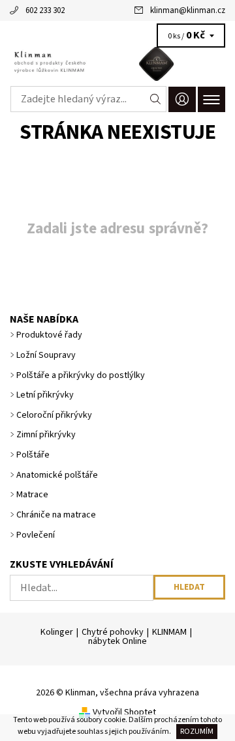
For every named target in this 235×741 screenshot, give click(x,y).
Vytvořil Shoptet (124, 712)
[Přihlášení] (182, 99)
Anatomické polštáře (57, 475)
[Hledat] (155, 99)
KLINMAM (169, 632)
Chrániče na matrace (56, 514)
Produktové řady (49, 334)
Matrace (32, 494)
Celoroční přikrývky (54, 415)
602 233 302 (45, 10)
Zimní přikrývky (46, 434)
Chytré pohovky (113, 632)
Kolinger (56, 632)
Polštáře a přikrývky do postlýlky (80, 375)
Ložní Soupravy (46, 355)
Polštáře (33, 454)
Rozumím (196, 731)
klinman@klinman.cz (187, 10)
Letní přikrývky (45, 394)
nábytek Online (117, 641)
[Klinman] (117, 64)
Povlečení (35, 535)
